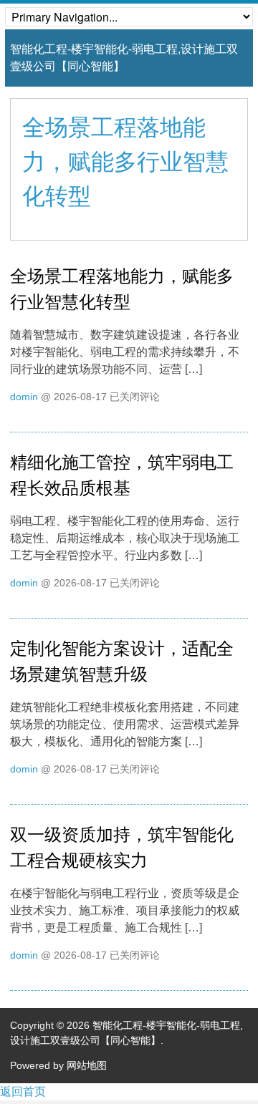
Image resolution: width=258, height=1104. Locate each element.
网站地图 (87, 1065)
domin (24, 396)
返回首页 (23, 1091)
